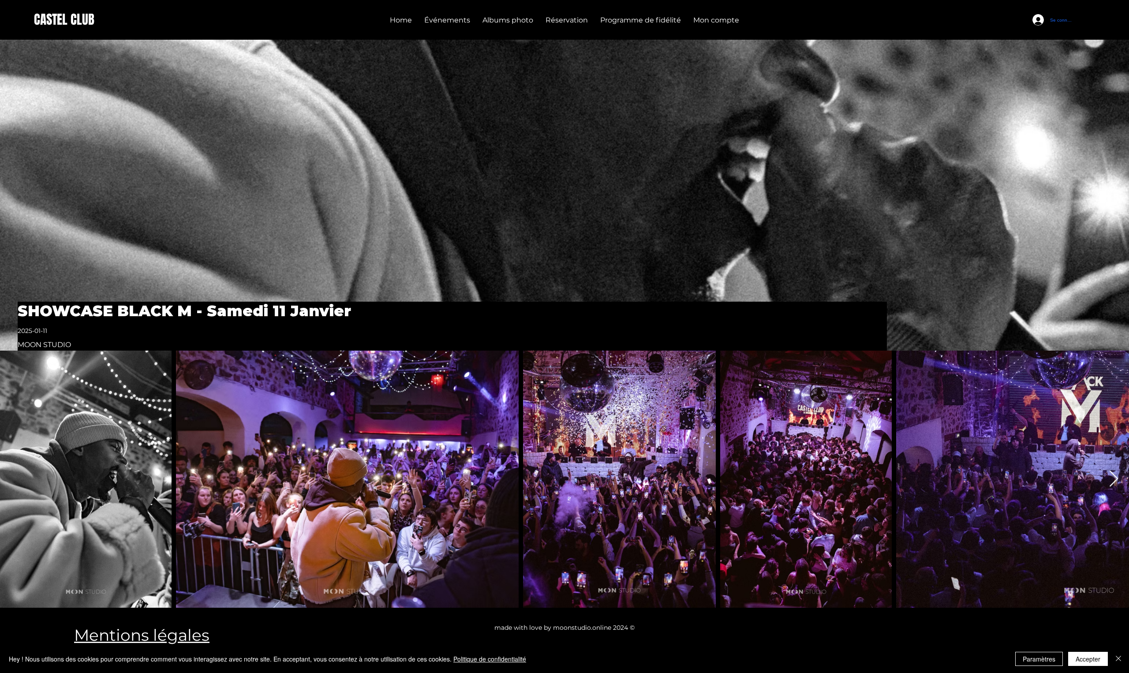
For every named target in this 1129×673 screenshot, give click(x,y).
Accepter (1088, 658)
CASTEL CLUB (64, 19)
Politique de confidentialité (489, 658)
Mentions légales (141, 635)
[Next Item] (1114, 479)
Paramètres (1039, 658)
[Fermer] (1118, 659)
